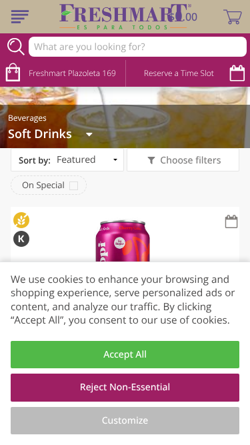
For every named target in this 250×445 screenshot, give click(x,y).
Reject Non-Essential (125, 387)
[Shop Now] (20, 16)
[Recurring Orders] (231, 222)
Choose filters (190, 160)
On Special (43, 185)
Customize (125, 420)
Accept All (125, 354)
